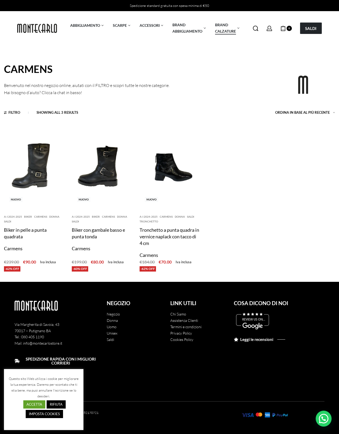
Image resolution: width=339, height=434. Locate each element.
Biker (28, 216)
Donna (54, 216)
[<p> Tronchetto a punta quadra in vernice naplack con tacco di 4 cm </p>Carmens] (169, 167)
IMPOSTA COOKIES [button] (44, 414)
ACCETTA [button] (34, 404)
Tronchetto (149, 221)
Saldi (7, 221)
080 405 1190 (32, 337)
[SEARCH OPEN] (255, 28)
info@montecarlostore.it (42, 343)
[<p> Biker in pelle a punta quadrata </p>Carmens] (34, 167)
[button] (324, 419)
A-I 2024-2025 (13, 216)
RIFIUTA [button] (56, 404)
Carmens (40, 216)
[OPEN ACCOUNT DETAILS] (269, 28)
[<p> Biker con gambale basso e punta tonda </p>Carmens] (102, 167)
